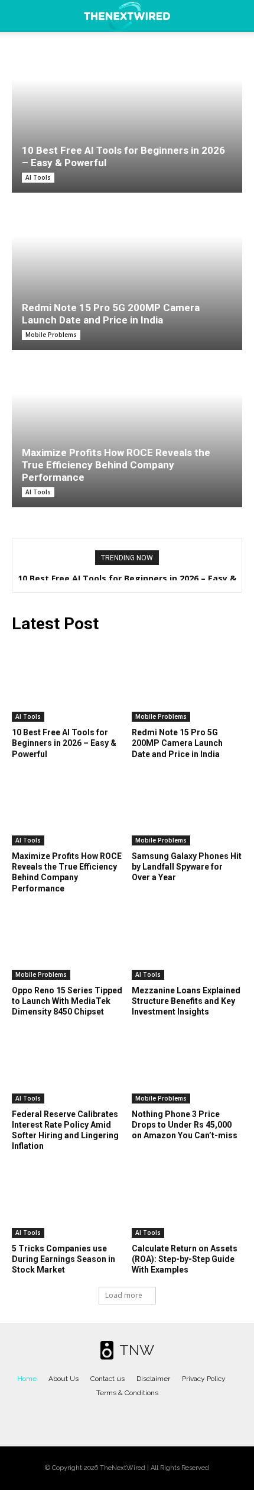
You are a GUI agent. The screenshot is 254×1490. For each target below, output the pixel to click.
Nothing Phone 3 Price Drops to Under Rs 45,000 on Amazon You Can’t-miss (184, 1124)
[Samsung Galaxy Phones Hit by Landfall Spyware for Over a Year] (187, 806)
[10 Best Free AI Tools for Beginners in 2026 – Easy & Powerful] (127, 122)
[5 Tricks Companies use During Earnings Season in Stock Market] (67, 1199)
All (106, 625)
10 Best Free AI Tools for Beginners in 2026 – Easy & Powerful (64, 743)
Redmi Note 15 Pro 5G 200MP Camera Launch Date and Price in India (111, 314)
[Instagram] (115, 1417)
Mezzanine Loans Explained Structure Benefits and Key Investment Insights (186, 1001)
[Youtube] (162, 1417)
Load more (123, 1295)
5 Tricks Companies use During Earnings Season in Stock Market (63, 1259)
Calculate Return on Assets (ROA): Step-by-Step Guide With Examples (184, 1259)
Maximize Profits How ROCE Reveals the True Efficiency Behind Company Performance (116, 465)
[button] (20, 16)
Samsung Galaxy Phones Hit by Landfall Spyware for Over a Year (187, 866)
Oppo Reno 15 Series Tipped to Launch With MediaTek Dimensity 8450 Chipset (67, 1001)
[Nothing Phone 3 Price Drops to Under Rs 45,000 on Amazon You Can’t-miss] (187, 1065)
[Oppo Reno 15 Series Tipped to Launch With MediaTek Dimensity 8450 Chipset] (67, 941)
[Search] (237, 16)
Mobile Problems (51, 335)
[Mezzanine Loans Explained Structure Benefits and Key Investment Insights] (187, 941)
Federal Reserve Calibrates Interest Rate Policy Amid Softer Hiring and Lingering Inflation (65, 1130)
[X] (139, 1417)
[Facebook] (92, 1417)
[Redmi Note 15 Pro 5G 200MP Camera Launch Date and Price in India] (127, 279)
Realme (179, 625)
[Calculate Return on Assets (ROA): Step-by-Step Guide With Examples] (187, 1199)
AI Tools (38, 177)
